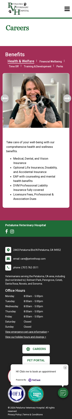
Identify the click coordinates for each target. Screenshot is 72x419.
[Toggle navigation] (67, 9)
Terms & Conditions (33, 414)
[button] (63, 393)
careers (39, 349)
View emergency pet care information (26, 331)
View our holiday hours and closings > (25, 337)
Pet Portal (36, 360)
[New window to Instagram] (13, 232)
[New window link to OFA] (17, 393)
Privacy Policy (14, 414)
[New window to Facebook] (7, 232)
